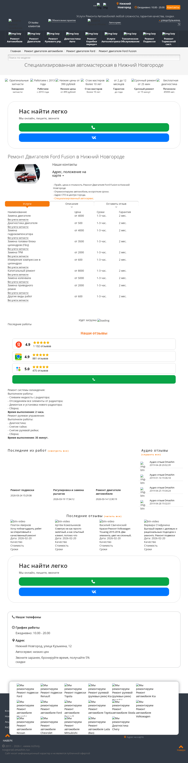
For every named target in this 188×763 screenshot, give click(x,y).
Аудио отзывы (154, 450)
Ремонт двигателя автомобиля (43, 51)
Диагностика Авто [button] (72, 40)
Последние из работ (27, 450)
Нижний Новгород (124, 5)
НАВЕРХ (7, 740)
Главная (15, 51)
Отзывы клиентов (34, 24)
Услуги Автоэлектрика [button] (111, 40)
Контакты (173, 7)
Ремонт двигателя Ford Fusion (118, 51)
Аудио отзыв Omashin (162, 462)
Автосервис (115, 22)
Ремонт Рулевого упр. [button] (53, 40)
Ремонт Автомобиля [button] (14, 40)
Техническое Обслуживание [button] (130, 40)
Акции (8, 721)
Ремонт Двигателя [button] (34, 40)
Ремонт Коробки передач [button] (91, 41)
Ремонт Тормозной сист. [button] (169, 41)
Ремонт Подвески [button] (149, 40)
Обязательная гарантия (64, 20)
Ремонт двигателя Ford (80, 51)
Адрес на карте (135, 737)
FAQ (7, 727)
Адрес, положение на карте (69, 174)
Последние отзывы (84, 516)
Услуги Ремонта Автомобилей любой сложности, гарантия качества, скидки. (126, 16)
